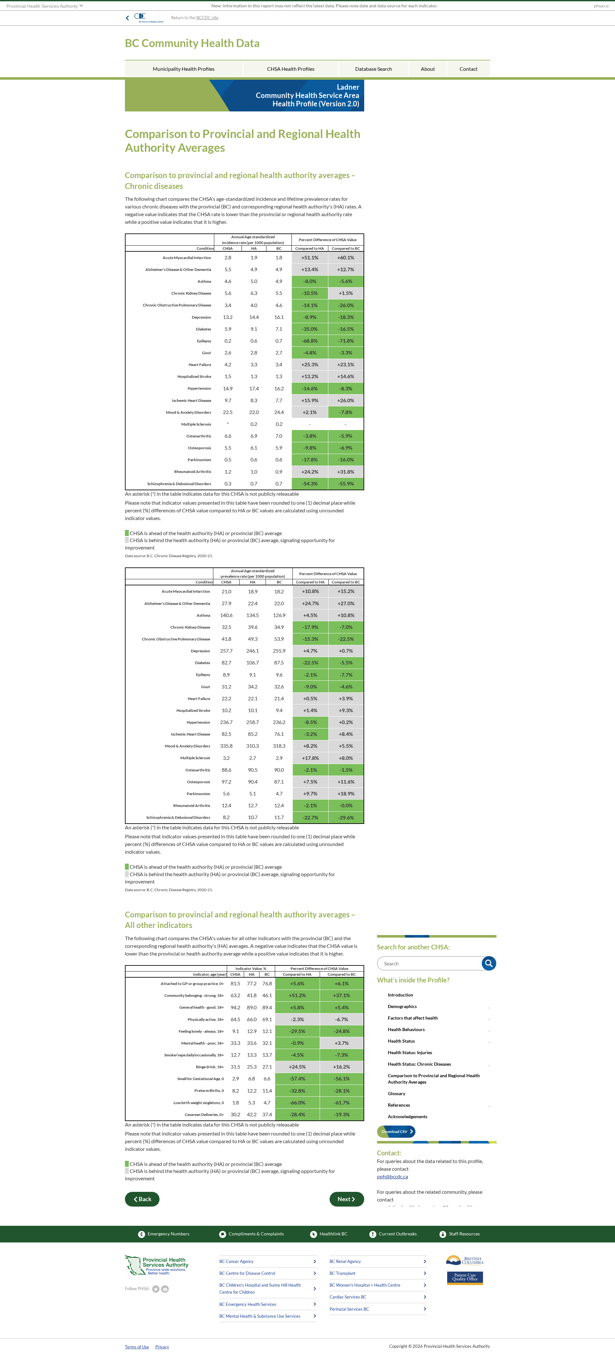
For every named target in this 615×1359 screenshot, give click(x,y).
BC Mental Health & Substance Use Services (259, 1316)
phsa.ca (601, 5)
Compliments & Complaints (256, 1233)
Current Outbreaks (398, 1233)
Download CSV (394, 1131)
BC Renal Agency (345, 1261)
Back (145, 1199)
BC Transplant (343, 1273)
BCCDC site (207, 17)
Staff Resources (464, 1233)
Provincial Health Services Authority (42, 6)
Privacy (162, 1346)
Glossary (396, 1093)
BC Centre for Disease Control (247, 1273)
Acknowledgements (407, 1116)
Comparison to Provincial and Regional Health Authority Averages (434, 1079)
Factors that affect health (413, 1018)
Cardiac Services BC (348, 1296)
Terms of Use (137, 1346)
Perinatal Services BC (349, 1309)
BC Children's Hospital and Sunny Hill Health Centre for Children (260, 1288)
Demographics (402, 1006)
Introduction (400, 994)
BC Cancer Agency (236, 1261)
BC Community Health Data (192, 42)
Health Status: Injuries (410, 1052)
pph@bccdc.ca (392, 1176)
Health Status (401, 1041)
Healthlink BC (334, 1233)
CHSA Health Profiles (291, 69)
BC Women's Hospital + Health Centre (365, 1285)
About (428, 69)
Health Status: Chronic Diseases (419, 1064)
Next (344, 1199)
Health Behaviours (406, 1029)
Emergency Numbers (168, 1233)
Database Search (373, 69)
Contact (469, 69)
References (399, 1105)
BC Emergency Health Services (247, 1304)
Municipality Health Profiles (184, 69)
